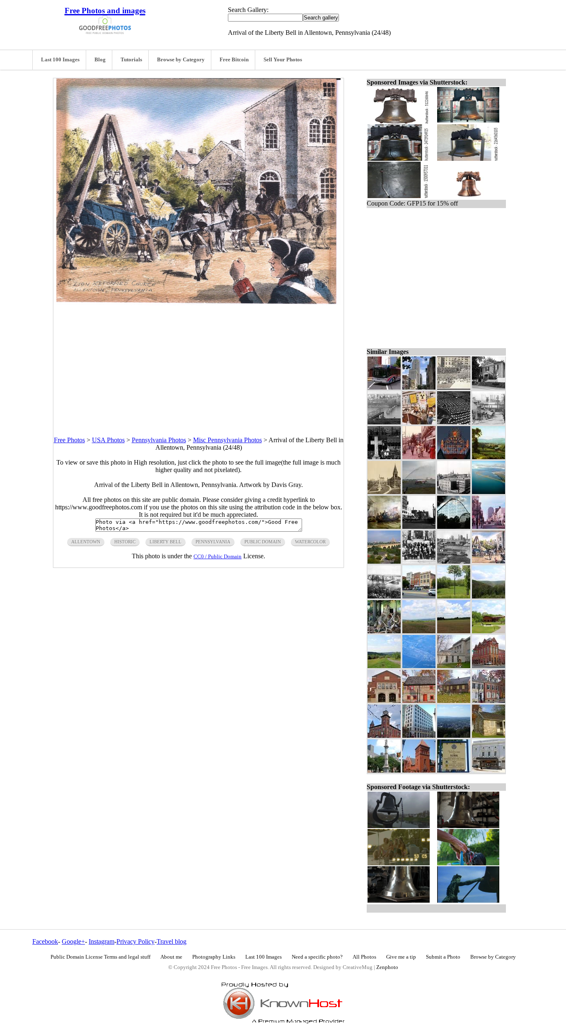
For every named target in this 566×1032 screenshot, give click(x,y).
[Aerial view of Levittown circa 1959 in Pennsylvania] (453, 422)
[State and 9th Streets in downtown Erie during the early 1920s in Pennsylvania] (418, 526)
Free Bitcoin (234, 60)
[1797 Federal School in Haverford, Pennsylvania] (488, 735)
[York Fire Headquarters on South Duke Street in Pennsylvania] (384, 735)
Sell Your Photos (283, 60)
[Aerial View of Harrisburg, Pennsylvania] (418, 665)
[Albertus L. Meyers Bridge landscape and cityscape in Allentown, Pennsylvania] (384, 561)
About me (171, 957)
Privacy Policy (135, 941)
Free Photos (69, 439)
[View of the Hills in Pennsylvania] (488, 596)
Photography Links (213, 957)
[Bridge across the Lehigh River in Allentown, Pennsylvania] (384, 596)
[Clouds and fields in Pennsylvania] (453, 631)
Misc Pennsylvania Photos (227, 439)
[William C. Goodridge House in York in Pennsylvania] (488, 700)
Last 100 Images (60, 60)
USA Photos (108, 439)
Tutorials (131, 60)
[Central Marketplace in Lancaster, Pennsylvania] (418, 770)
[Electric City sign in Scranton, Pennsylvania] (453, 456)
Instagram (101, 941)
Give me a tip (401, 957)
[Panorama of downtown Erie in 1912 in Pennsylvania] (453, 491)
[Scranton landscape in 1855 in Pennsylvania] (488, 456)
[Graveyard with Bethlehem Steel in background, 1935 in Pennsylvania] (384, 456)
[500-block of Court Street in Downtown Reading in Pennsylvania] (418, 387)
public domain (262, 541)
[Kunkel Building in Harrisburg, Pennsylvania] (418, 735)
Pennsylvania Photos (159, 439)
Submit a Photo (443, 957)
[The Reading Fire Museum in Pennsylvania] (488, 665)
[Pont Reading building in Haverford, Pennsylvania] (488, 387)
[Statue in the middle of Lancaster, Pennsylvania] (384, 770)
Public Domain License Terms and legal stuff (100, 957)
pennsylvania (213, 541)
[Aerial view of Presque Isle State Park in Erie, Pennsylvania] (488, 491)
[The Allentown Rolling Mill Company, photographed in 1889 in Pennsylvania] (453, 561)
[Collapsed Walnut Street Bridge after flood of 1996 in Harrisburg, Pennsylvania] (384, 422)
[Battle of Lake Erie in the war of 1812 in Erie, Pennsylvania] (384, 526)
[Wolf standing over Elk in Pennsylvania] (384, 631)
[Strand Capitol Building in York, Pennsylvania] (488, 770)
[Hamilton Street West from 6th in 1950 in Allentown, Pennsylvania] (488, 526)
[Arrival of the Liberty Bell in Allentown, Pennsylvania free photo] (198, 303)
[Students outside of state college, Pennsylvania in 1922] (453, 387)
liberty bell (165, 541)
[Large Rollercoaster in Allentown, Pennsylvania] (453, 526)
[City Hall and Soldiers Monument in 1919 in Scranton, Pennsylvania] (384, 491)
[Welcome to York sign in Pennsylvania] (453, 770)
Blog (100, 60)
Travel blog (171, 941)
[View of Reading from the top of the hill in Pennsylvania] (453, 735)
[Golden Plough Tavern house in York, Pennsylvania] (418, 700)
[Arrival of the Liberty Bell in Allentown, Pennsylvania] (488, 561)
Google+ (73, 941)
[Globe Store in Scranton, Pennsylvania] (418, 456)
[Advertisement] (198, 363)
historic (124, 541)
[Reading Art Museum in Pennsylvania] (453, 665)
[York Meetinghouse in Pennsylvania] (453, 700)
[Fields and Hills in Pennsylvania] (418, 631)
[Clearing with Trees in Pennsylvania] (453, 596)
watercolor (310, 541)
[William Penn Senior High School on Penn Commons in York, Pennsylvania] (384, 700)
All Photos (364, 957)
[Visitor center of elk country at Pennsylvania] (488, 631)
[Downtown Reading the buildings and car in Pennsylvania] (418, 596)
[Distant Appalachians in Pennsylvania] (384, 665)
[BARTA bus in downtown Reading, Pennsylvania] (384, 387)
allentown (85, 541)
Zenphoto (387, 967)
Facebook (45, 941)
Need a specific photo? (317, 957)
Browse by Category (181, 60)
